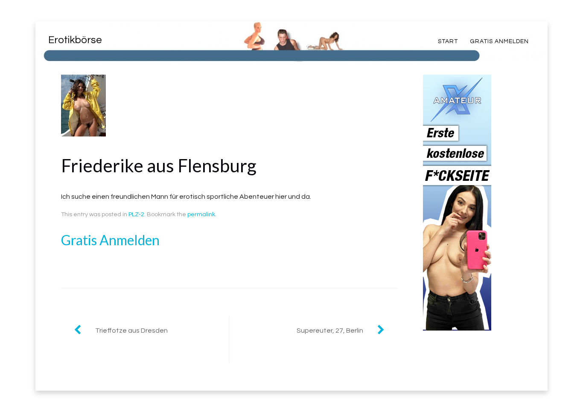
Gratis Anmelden (499, 41)
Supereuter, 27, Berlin (330, 330)
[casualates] (457, 324)
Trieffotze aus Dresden (131, 330)
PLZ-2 (136, 215)
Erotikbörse (75, 40)
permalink (201, 215)
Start (448, 41)
